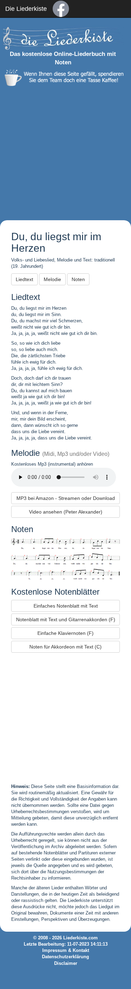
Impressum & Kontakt (65, 950)
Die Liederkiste (26, 8)
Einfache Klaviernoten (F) (65, 633)
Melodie (52, 279)
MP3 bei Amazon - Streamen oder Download (65, 498)
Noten (78, 279)
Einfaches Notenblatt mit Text (66, 606)
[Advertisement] (65, 151)
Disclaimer (65, 963)
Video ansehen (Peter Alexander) (65, 512)
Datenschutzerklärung (65, 956)
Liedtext (24, 279)
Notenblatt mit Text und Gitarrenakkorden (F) (65, 619)
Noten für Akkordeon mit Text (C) (65, 647)
